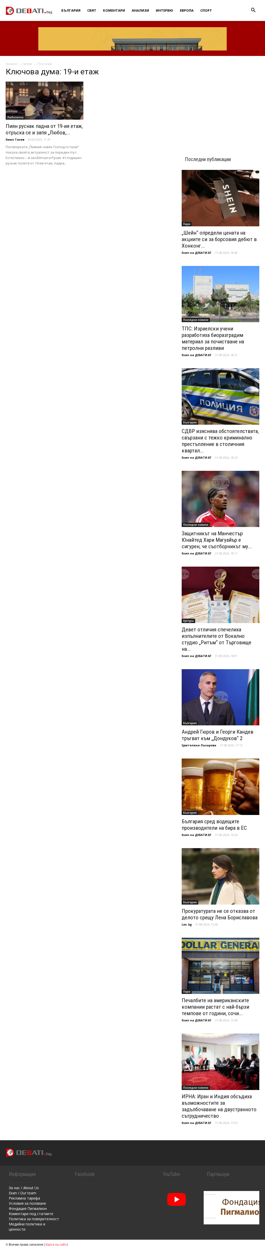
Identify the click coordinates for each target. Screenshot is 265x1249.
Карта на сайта (57, 1244)
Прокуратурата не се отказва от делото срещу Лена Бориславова (219, 914)
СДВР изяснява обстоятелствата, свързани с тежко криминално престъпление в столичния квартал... (220, 441)
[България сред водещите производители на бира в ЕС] (220, 787)
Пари (186, 224)
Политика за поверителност (34, 1218)
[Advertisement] (220, 101)
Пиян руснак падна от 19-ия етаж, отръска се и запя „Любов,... (44, 129)
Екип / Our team (22, 1192)
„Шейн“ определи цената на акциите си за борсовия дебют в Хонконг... (219, 239)
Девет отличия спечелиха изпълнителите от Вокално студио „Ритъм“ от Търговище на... (216, 639)
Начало (11, 64)
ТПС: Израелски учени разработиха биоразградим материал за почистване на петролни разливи (213, 338)
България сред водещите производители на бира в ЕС (214, 824)
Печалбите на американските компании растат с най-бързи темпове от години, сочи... (215, 1006)
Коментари (114, 10)
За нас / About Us (24, 1187)
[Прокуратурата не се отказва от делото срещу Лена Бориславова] (220, 876)
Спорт (206, 10)
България (70, 10)
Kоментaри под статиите (31, 1213)
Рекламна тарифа (24, 1198)
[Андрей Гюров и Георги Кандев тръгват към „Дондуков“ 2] (220, 697)
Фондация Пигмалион (28, 1208)
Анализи (140, 10)
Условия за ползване (27, 1203)
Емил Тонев (15, 139)
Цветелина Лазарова (199, 745)
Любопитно (15, 117)
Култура (188, 621)
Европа (187, 10)
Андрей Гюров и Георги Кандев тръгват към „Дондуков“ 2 (217, 735)
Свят (91, 10)
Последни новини (195, 320)
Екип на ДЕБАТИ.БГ (196, 253)
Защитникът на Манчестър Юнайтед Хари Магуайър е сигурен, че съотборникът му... (217, 540)
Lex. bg (187, 924)
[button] (253, 10)
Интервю (164, 10)
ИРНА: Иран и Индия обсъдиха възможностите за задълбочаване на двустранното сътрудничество (219, 1106)
